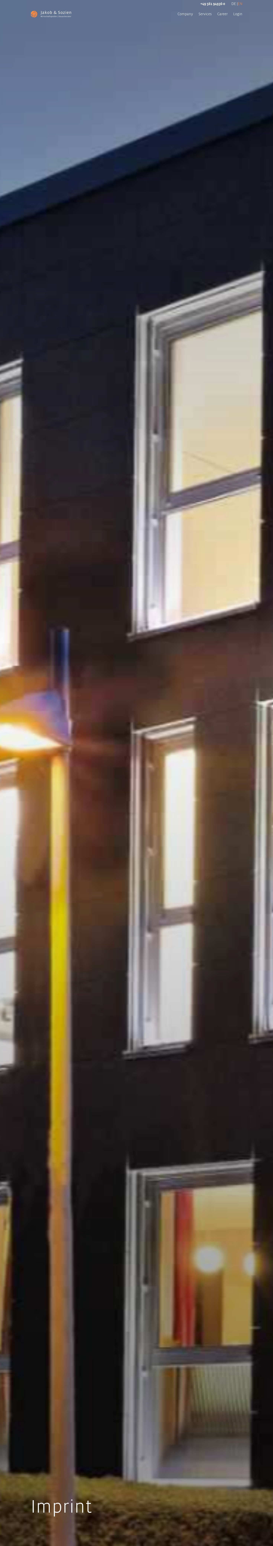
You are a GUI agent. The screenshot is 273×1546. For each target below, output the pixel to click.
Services (205, 14)
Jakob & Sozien (51, 14)
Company (185, 14)
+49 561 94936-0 (212, 4)
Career (222, 14)
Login (237, 14)
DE (233, 4)
